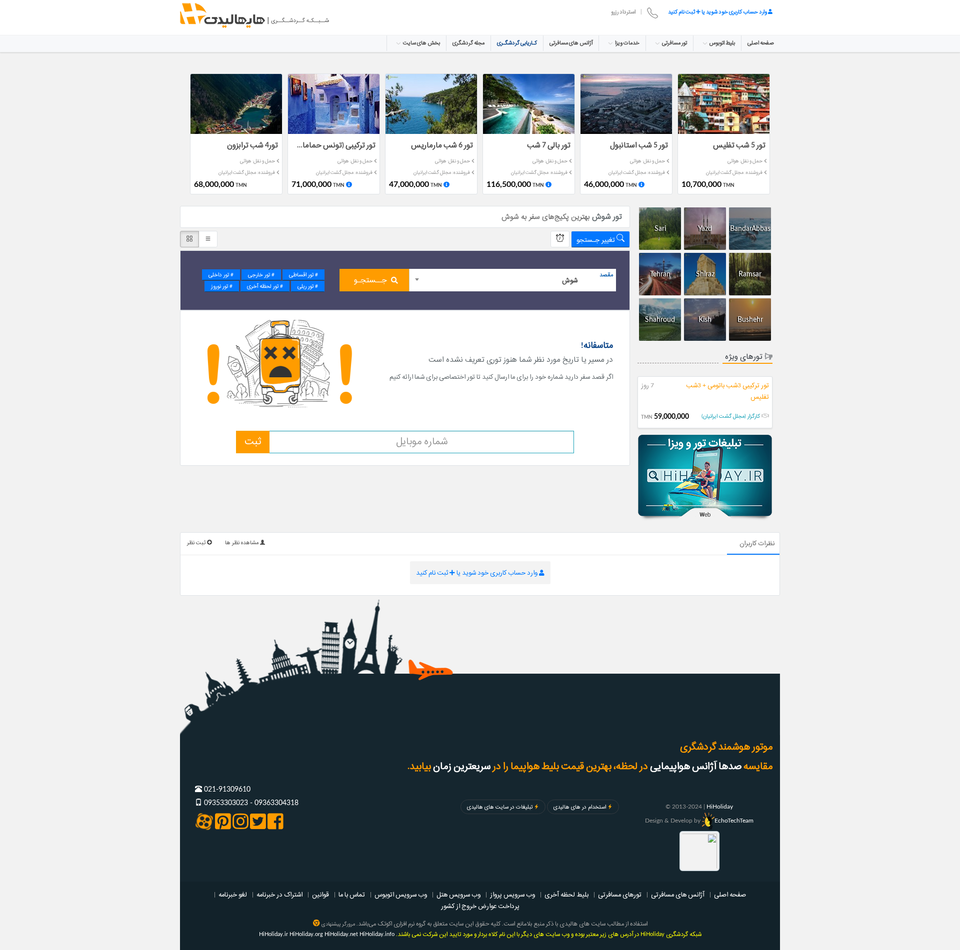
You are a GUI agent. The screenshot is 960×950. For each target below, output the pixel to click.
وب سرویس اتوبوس (400, 895)
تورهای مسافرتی (620, 895)
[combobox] (513, 280)
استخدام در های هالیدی (580, 807)
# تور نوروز (221, 286)
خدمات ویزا (627, 42)
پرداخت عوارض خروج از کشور (480, 906)
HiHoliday (719, 807)
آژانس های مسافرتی (571, 42)
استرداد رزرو (623, 11)
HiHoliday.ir (273, 934)
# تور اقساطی (303, 274)
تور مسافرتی (674, 42)
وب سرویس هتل (458, 895)
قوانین (320, 895)
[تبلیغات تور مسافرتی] (705, 478)
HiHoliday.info (377, 934)
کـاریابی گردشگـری (517, 42)
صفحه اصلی (761, 42)
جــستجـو (370, 280)
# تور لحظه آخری (265, 286)
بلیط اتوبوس (721, 42)
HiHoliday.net (341, 934)
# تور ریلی (308, 286)
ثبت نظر (197, 542)
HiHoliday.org (306, 934)
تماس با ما (351, 895)
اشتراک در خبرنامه (279, 895)
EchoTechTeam (734, 821)
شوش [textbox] (570, 280)
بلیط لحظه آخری (566, 895)
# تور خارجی (261, 274)
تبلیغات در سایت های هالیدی (499, 807)
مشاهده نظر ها (242, 542)
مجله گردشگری (468, 42)
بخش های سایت (421, 42)
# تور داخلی (221, 274)
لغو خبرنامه (232, 895)
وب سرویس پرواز (512, 895)
